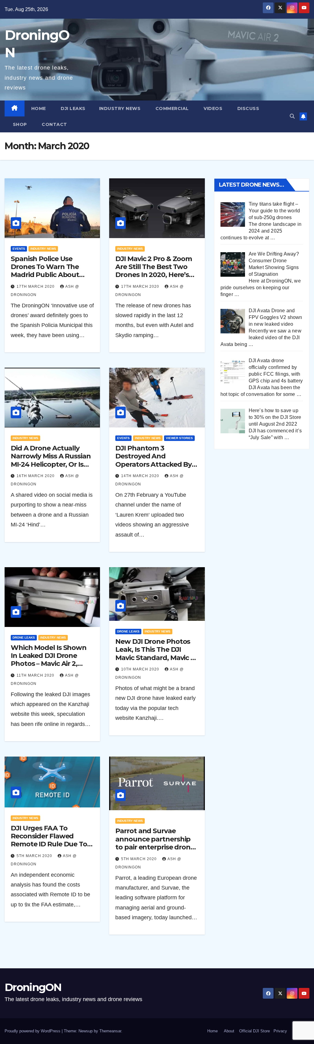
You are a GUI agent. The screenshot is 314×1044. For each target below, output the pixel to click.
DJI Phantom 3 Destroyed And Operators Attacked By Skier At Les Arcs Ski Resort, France (153, 464)
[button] (292, 116)
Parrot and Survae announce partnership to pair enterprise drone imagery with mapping (154, 843)
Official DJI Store (254, 1031)
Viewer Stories (179, 438)
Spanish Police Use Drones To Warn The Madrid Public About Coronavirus (45, 271)
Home (38, 108)
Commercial (171, 108)
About (229, 1031)
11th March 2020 (36, 675)
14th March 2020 (140, 476)
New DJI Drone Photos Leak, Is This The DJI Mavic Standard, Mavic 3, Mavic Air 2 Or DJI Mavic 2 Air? (156, 657)
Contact (53, 124)
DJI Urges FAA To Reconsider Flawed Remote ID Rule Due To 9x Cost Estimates (49, 840)
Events (19, 248)
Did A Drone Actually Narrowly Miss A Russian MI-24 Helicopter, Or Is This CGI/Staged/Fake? (51, 460)
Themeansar (110, 1031)
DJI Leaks (72, 108)
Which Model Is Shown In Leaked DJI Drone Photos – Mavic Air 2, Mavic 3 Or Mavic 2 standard (48, 663)
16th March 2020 (36, 476)
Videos (212, 108)
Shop (19, 124)
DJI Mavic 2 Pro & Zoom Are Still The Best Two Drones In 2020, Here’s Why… (153, 271)
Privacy (280, 1031)
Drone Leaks (24, 637)
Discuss (247, 108)
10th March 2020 (140, 669)
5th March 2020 (35, 856)
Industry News (120, 108)
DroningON (33, 987)
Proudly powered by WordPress (33, 1031)
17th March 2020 (36, 286)
